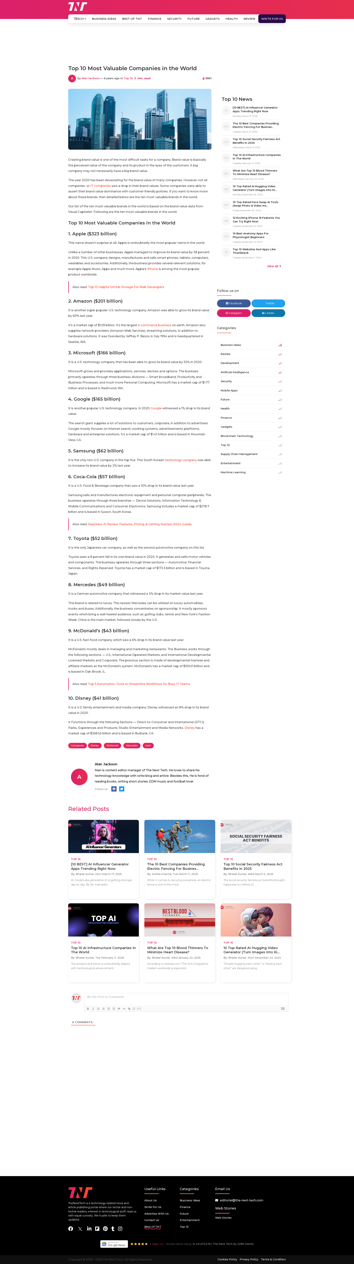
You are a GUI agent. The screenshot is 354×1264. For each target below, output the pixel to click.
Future (194, 18)
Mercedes (132, 745)
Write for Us (272, 18)
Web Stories (223, 1217)
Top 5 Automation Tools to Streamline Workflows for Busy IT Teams (139, 684)
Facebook (235, 303)
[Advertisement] (177, 45)
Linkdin (269, 313)
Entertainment (190, 1220)
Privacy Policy (249, 1259)
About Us (150, 1200)
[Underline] (98, 1009)
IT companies (100, 186)
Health (231, 18)
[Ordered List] (108, 1009)
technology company (181, 460)
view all (272, 266)
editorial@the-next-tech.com (241, 1200)
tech (148, 745)
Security (174, 18)
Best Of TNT (132, 18)
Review (249, 18)
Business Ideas (104, 18)
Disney (190, 728)
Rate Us (157, 1244)
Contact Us (151, 1220)
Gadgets (213, 18)
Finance (154, 18)
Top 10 (128, 78)
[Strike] (103, 1009)
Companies (77, 745)
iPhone (152, 269)
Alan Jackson (90, 78)
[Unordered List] (113, 1009)
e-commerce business (154, 325)
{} (134, 1008)
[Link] (129, 1009)
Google (156, 408)
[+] (139, 1008)
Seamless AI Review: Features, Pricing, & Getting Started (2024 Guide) (140, 524)
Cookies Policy (227, 1259)
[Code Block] (124, 1009)
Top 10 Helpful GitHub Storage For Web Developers (126, 287)
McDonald (112, 745)
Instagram (235, 313)
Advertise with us (156, 1213)
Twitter (270, 303)
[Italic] (93, 1009)
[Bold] (88, 1009)
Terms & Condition (273, 1259)
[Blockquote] (119, 1009)
